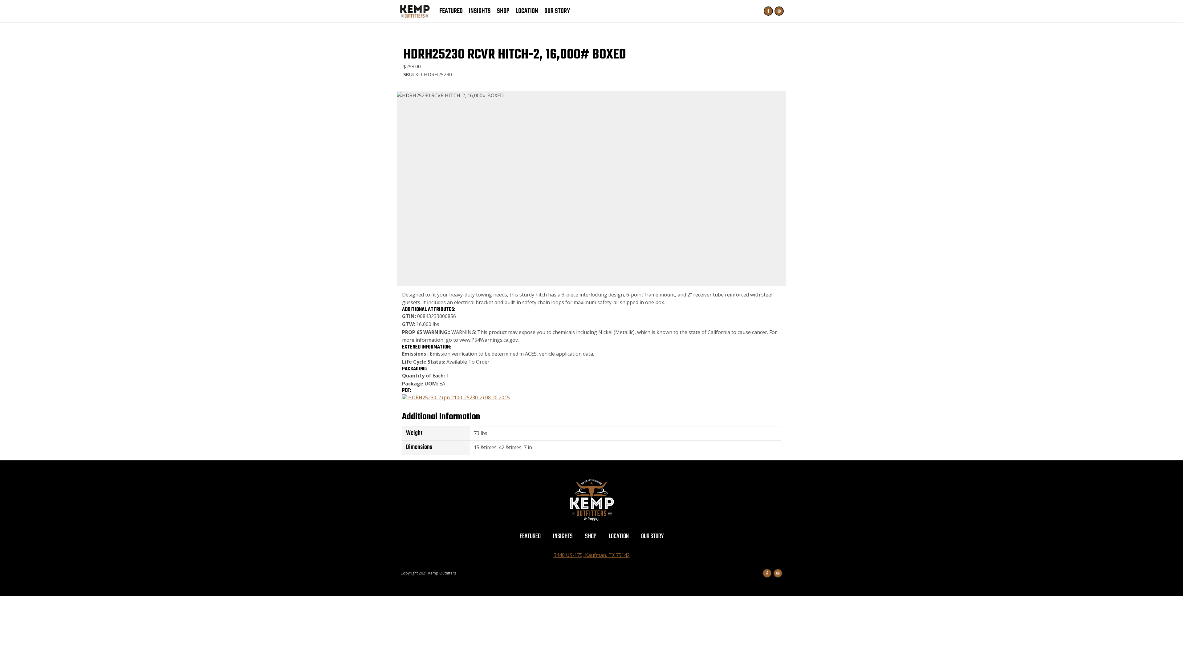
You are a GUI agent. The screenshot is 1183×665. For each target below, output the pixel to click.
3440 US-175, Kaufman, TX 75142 (592, 555)
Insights (480, 11)
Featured (451, 11)
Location (527, 11)
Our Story (557, 11)
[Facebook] (768, 11)
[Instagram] (779, 11)
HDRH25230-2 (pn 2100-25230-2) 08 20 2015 (458, 397)
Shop (503, 11)
